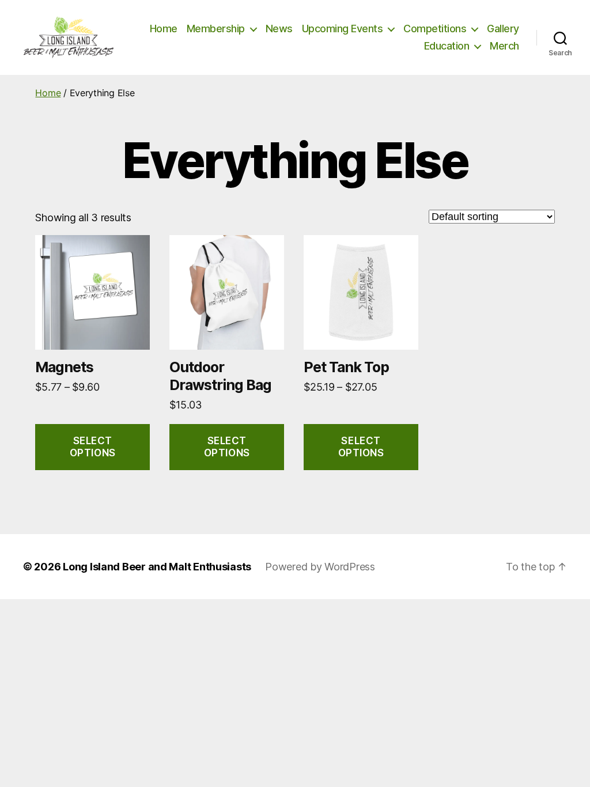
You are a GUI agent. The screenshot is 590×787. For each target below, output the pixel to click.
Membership (216, 28)
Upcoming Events (342, 28)
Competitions (434, 28)
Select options (93, 447)
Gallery (503, 28)
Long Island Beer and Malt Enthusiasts (157, 567)
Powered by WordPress (320, 567)
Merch (504, 46)
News (279, 28)
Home (163, 28)
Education (447, 46)
